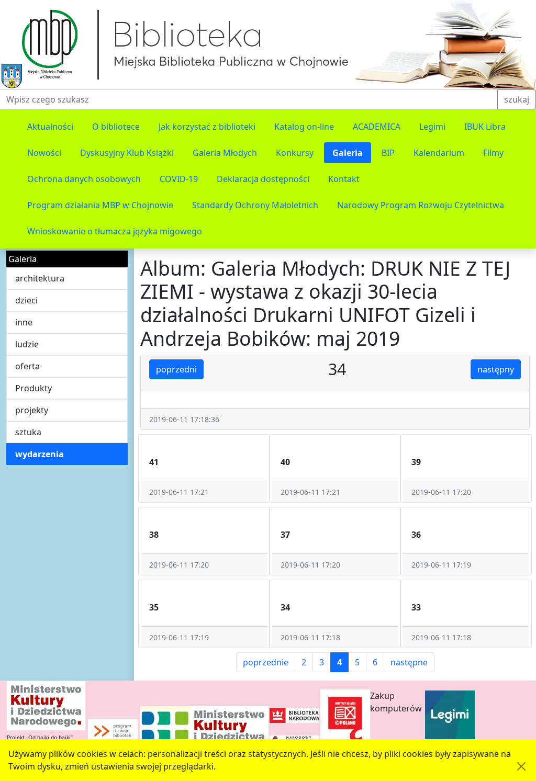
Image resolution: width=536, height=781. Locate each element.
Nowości (44, 153)
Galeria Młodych (225, 153)
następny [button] (495, 369)
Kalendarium (439, 153)
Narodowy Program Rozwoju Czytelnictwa (420, 205)
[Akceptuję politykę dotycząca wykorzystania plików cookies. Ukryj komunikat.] (521, 766)
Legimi (432, 126)
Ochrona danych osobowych (84, 179)
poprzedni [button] (176, 369)
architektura (39, 278)
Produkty (33, 388)
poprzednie (265, 662)
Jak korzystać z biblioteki (207, 126)
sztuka (28, 432)
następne (409, 662)
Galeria (347, 153)
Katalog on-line (304, 126)
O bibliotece (116, 126)
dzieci (26, 300)
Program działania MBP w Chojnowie (100, 205)
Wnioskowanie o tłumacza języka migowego (114, 231)
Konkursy (295, 153)
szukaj (516, 99)
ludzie (27, 344)
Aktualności (50, 126)
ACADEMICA (376, 126)
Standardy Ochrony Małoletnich (255, 205)
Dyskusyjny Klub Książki (127, 153)
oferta (27, 366)
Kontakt (344, 179)
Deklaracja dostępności (263, 179)
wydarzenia (39, 454)
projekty (31, 410)
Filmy (493, 153)
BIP (388, 153)
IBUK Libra (485, 126)
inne (23, 322)
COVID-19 (179, 179)
